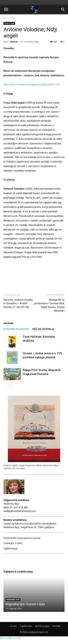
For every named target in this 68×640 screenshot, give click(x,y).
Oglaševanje (10, 548)
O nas (13, 626)
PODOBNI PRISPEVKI (16, 329)
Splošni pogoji (42, 626)
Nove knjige (9, 17)
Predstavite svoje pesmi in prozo (21, 538)
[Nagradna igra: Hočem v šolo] (34, 594)
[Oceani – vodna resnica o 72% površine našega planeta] (12, 357)
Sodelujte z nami (12, 543)
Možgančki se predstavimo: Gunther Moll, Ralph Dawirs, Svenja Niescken (49, 305)
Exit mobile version (10, 638)
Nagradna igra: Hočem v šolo (25, 604)
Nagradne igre (13, 600)
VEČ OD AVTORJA (43, 329)
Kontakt (56, 626)
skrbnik (14, 41)
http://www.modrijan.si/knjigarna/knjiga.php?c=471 (31, 84)
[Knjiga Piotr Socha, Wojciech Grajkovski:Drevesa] (12, 374)
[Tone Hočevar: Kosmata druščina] (12, 342)
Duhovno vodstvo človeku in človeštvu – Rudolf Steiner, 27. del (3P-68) (18, 303)
